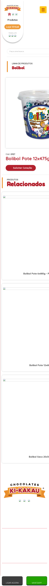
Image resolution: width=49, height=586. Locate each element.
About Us (24, 538)
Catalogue (24, 548)
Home (24, 532)
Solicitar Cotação (22, 167)
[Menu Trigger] (43, 9)
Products (24, 543)
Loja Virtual (12, 26)
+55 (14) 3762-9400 (12, 515)
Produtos (13, 19)
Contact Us (24, 558)
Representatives (24, 553)
